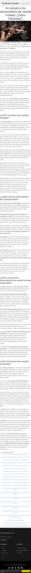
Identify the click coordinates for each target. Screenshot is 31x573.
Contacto (4, 550)
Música (20, 553)
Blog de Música (22, 548)
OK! (26, 570)
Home (3, 548)
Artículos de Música (23, 550)
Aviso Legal (5, 553)
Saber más (4, 539)
